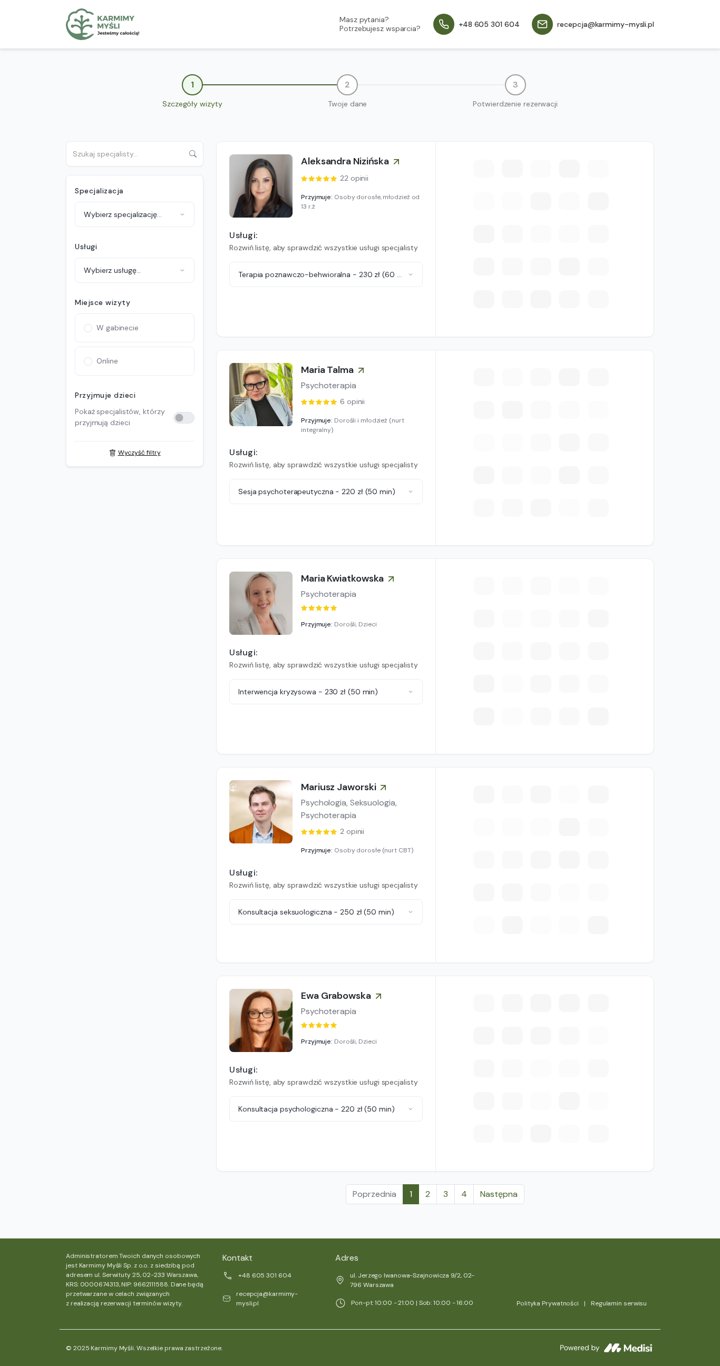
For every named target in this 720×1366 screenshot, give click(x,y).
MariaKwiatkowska (342, 578)
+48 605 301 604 (264, 1275)
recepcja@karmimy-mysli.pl (267, 1299)
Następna (499, 1194)
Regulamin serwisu (619, 1303)
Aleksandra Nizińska (345, 161)
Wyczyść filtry (139, 452)
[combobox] (134, 214)
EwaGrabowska (336, 995)
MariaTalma (327, 369)
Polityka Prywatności (548, 1303)
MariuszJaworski (338, 787)
